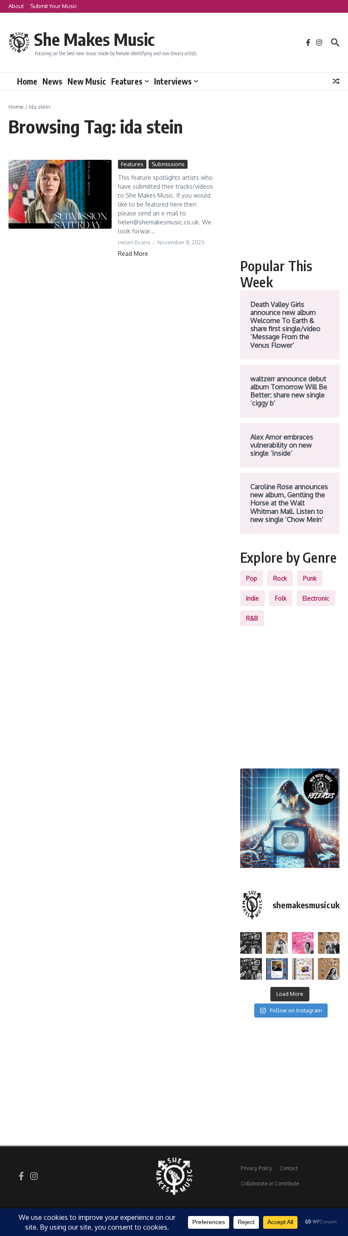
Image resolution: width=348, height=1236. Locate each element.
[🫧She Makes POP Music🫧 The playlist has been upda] (303, 943)
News (52, 81)
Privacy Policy (256, 1168)
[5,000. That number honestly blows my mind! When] (303, 969)
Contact (289, 1168)
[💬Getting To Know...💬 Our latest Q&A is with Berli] (251, 969)
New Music (86, 81)
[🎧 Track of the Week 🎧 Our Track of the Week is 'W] (277, 969)
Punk (310, 578)
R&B (252, 618)
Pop (251, 578)
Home (27, 81)
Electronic (316, 598)
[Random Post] (336, 81)
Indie (252, 598)
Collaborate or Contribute (270, 1183)
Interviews (173, 81)
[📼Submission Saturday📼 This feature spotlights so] (329, 969)
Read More (133, 253)
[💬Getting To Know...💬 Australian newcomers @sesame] (251, 943)
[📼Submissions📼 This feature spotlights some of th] (277, 943)
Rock (280, 578)
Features (127, 81)
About (16, 6)
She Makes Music (94, 39)
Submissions (168, 164)
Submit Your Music (53, 6)
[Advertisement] (290, 202)
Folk (280, 598)
